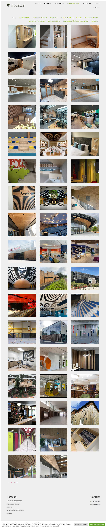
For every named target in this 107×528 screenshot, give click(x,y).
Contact (96, 7)
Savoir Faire (59, 3)
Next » (16, 482)
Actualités (87, 3)
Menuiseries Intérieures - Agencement (76, 21)
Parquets (95, 21)
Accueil (37, 3)
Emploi (97, 3)
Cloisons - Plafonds (40, 18)
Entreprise (47, 3)
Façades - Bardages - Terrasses (71, 18)
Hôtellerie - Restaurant (37, 21)
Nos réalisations (73, 3)
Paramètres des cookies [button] (81, 524)
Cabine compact (24, 18)
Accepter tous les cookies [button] (97, 524)
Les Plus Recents (54, 21)
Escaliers (53, 18)
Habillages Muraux (91, 18)
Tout (14, 18)
